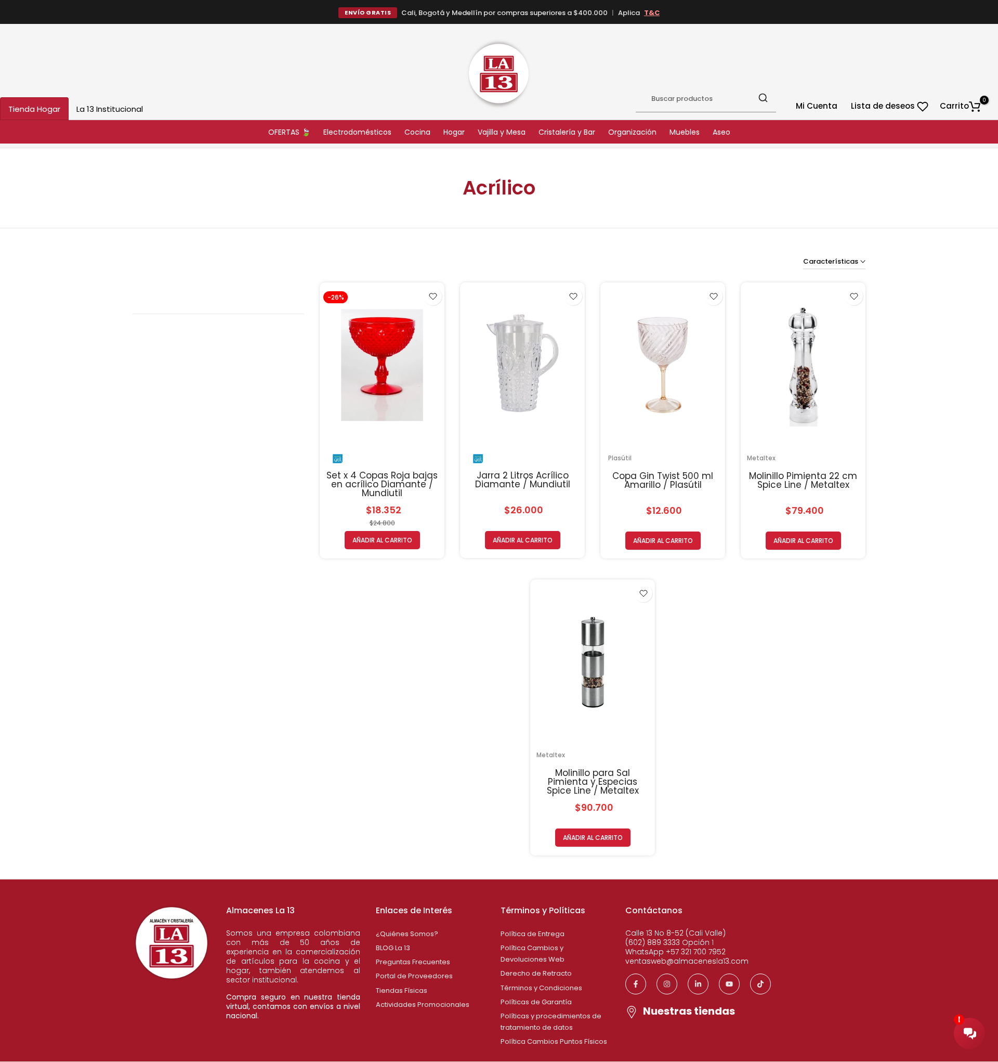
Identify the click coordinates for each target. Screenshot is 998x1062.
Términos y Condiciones (541, 988)
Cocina (417, 132)
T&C (652, 13)
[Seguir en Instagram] (666, 984)
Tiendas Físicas (401, 990)
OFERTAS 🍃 (289, 132)
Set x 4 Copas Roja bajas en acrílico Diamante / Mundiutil (382, 484)
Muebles (684, 132)
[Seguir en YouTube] (729, 984)
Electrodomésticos (357, 132)
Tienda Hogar (34, 108)
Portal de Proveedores (414, 976)
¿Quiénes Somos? (407, 934)
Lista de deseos (884, 105)
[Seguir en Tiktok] (760, 984)
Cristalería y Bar (567, 132)
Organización (632, 132)
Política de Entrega (532, 934)
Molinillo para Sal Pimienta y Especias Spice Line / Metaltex (593, 782)
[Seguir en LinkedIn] (698, 984)
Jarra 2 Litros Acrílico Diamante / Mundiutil (522, 479)
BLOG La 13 (393, 948)
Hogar (454, 132)
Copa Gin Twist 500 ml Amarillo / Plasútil (662, 480)
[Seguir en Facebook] (635, 984)
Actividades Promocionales (422, 1004)
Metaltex (761, 458)
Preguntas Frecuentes (413, 962)
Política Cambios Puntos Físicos (554, 1041)
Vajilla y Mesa (502, 132)
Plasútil (620, 458)
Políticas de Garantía (536, 1002)
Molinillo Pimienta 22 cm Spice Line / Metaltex (803, 480)
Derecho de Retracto (536, 973)
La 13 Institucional (109, 108)
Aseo (721, 132)
